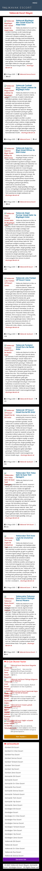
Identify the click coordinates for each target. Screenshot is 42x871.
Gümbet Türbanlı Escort (14, 762)
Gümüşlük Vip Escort (13, 802)
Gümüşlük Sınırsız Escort (14, 791)
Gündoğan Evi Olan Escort (15, 816)
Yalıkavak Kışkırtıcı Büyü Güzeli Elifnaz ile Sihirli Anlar (25, 150)
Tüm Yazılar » (21, 737)
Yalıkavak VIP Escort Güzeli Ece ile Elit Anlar (25, 411)
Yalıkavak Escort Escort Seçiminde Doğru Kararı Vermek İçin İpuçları (24, 692)
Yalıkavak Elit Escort (26, 267)
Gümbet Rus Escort (12, 755)
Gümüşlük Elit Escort (13, 776)
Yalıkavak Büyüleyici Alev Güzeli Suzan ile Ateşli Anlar (25, 22)
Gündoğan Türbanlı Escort (15, 827)
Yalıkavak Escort (17, 7)
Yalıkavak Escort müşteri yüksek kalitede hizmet (21, 705)
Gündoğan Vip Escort (13, 834)
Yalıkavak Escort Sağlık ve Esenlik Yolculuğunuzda (22, 721)
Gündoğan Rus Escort (13, 820)
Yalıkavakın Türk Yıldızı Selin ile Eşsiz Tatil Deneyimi (26, 475)
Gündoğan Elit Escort (13, 809)
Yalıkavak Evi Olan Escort (15, 848)
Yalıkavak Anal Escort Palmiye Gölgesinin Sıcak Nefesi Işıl (24, 680)
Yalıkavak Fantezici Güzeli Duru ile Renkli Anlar (25, 347)
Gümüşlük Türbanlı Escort (14, 794)
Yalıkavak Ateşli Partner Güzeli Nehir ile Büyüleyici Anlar (26, 215)
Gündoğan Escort (11, 812)
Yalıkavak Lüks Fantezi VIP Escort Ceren (26, 279)
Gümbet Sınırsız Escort (13, 758)
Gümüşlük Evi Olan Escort (15, 783)
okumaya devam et (28, 133)
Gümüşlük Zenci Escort (13, 805)
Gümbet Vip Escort (12, 769)
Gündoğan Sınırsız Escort (14, 823)
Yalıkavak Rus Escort (13, 852)
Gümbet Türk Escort (12, 765)
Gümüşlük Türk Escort (13, 798)
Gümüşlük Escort (11, 780)
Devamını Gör (21, 859)
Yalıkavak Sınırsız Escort (27, 74)
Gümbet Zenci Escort (13, 773)
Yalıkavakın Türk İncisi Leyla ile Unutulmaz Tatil (25, 538)
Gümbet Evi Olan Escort (14, 751)
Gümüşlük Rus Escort (13, 787)
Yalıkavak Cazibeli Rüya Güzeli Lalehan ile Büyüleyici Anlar (26, 87)
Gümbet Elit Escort (12, 747)
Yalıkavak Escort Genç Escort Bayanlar (23, 665)
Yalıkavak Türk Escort (27, 524)
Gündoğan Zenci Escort (14, 838)
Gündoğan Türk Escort (13, 830)
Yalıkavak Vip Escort (26, 334)
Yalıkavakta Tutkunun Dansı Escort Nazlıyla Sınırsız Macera (25, 598)
